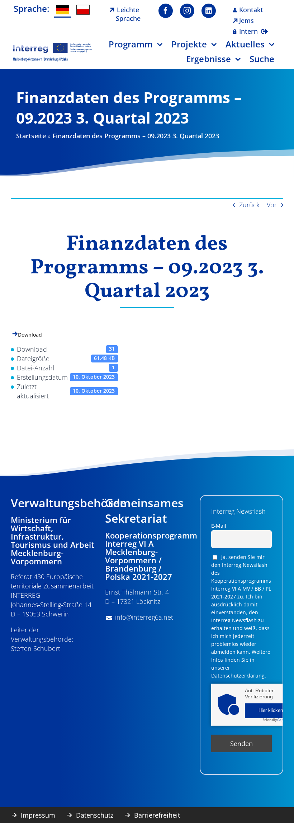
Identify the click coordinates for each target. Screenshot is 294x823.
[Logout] (265, 27)
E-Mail (218, 525)
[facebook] (165, 11)
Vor (272, 204)
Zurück (249, 204)
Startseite (31, 135)
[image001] (52, 45)
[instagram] (187, 11)
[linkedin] (208, 11)
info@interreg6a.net (144, 617)
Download (30, 334)
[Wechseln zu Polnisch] (83, 10)
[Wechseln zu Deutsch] (62, 10)
